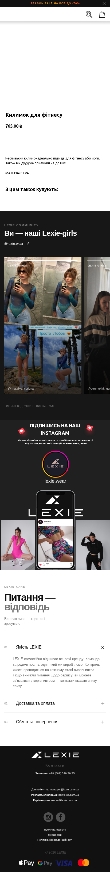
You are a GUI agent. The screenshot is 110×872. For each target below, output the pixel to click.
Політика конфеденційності (54, 839)
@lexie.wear (17, 243)
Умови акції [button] (55, 834)
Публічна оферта (55, 829)
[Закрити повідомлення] (104, 3)
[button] (102, 14)
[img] (54, 15)
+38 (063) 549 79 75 (62, 773)
